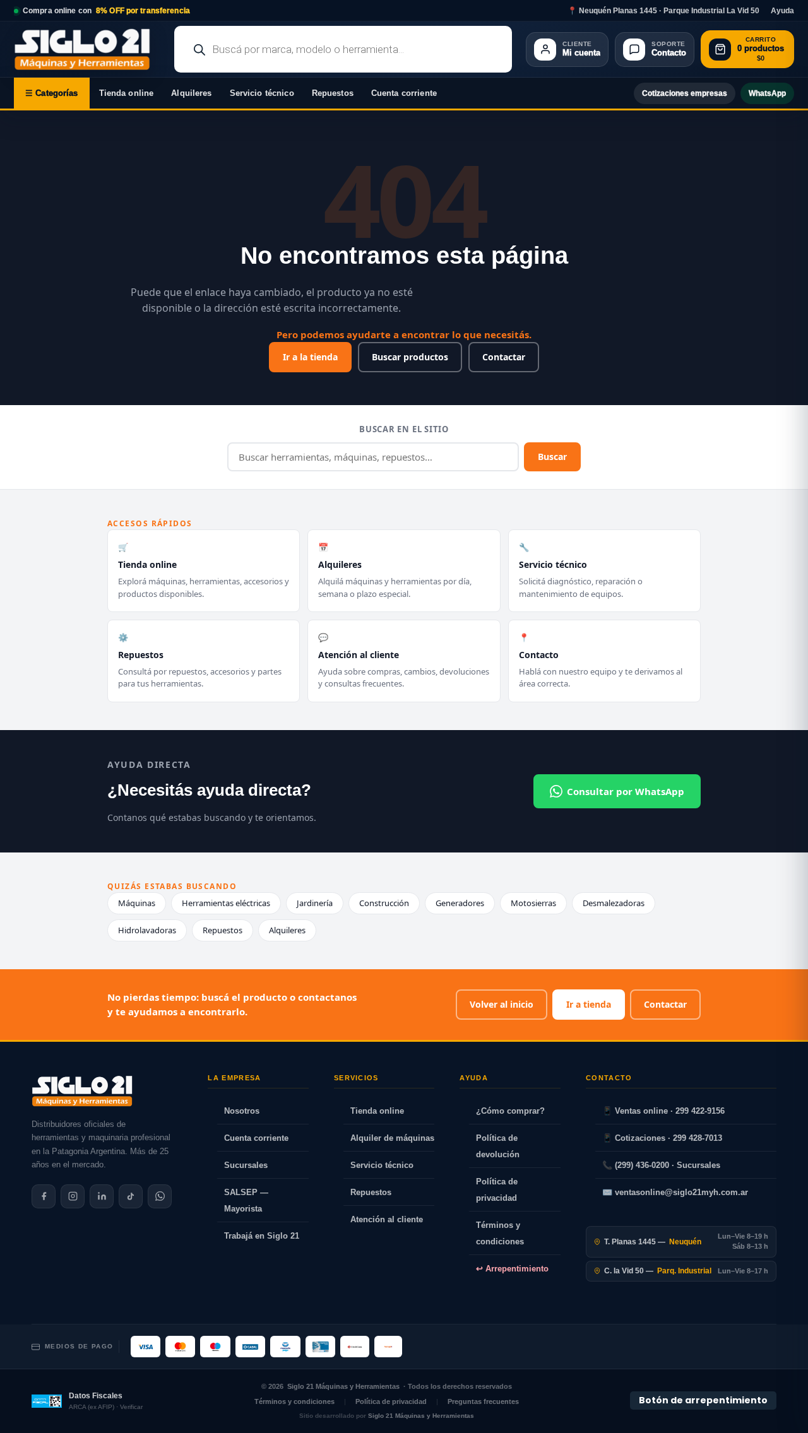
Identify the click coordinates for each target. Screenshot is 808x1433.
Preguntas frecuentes (483, 1401)
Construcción (384, 903)
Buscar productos (410, 357)
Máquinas (136, 903)
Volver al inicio (501, 1004)
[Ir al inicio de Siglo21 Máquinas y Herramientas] (87, 49)
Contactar (503, 357)
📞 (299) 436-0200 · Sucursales (661, 1165)
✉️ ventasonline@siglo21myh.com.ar (675, 1192)
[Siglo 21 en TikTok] (131, 1196)
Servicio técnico (262, 93)
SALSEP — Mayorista (246, 1200)
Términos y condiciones (500, 1233)
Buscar (552, 457)
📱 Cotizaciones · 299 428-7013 (662, 1138)
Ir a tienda (588, 1004)
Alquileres (191, 93)
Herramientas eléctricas (226, 903)
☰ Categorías (51, 93)
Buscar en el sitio (404, 429)
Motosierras (533, 903)
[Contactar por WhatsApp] (160, 1196)
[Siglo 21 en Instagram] (73, 1196)
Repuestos (333, 93)
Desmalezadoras (614, 903)
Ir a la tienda (310, 357)
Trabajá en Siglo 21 (261, 1236)
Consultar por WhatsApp (625, 791)
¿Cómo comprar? (510, 1111)
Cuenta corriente (404, 93)
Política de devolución (498, 1146)
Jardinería (315, 903)
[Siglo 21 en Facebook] (44, 1196)
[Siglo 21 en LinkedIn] (102, 1196)
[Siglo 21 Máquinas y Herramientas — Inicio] (82, 1091)
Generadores (460, 903)
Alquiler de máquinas (392, 1138)
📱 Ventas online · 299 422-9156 (663, 1111)
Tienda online (126, 93)
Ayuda (782, 10)
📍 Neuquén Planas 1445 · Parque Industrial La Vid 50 (663, 10)
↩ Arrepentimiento (512, 1268)
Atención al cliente (386, 1219)
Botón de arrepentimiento (703, 1400)
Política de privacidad (497, 1190)
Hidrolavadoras (147, 930)
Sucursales (246, 1165)
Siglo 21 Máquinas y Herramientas (343, 1386)
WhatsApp (767, 93)
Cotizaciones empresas (684, 93)
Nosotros (241, 1111)
